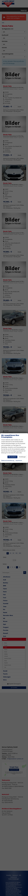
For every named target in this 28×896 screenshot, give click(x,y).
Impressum (19, 460)
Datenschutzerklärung (7, 460)
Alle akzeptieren (12, 457)
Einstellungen (22, 457)
